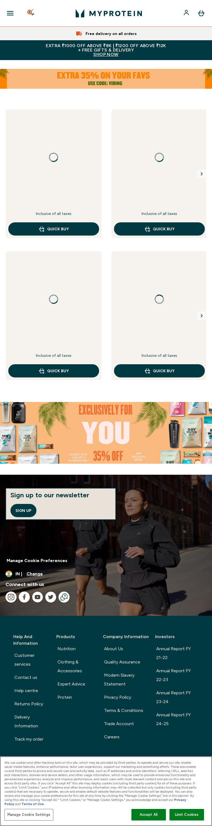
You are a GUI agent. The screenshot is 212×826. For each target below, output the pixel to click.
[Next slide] (201, 173)
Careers (112, 737)
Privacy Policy (117, 697)
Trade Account (119, 723)
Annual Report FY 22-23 (173, 675)
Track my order (28, 739)
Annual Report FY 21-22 (173, 653)
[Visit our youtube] (37, 597)
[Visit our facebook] (24, 597)
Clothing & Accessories (69, 666)
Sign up (23, 510)
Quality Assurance (122, 662)
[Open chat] (64, 597)
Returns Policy (28, 703)
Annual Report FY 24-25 (173, 719)
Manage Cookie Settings (28, 814)
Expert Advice (71, 684)
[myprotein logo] (109, 13)
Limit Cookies (187, 814)
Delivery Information (26, 721)
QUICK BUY (58, 229)
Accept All (149, 814)
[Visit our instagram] (11, 597)
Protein (64, 697)
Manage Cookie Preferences (37, 560)
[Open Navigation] (10, 13)
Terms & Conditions (123, 710)
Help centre (26, 690)
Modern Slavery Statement (119, 679)
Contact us (25, 677)
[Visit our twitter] (50, 597)
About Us (113, 648)
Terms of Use (33, 804)
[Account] (187, 13)
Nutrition (66, 648)
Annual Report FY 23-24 (173, 697)
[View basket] (201, 13)
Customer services (24, 659)
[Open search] (31, 13)
